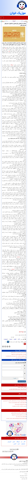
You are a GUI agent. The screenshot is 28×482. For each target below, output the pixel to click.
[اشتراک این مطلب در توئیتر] (5, 346)
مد (21, 441)
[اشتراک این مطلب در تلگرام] (9, 346)
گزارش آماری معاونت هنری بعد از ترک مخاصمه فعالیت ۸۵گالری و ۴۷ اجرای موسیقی (14, 400)
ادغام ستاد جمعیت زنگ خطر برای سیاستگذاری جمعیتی (18, 352)
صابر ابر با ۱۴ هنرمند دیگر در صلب (21, 358)
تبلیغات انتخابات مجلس (22, 387)
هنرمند (18, 256)
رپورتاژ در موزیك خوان (23, 477)
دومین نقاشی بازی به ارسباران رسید (21, 416)
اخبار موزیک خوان (13, 449)
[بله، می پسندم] (8, 342)
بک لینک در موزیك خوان (23, 475)
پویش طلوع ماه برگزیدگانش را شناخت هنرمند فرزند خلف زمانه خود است (16, 356)
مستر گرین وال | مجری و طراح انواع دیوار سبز (17, 389)
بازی (19, 443)
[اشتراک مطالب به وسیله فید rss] (3, 346)
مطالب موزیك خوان (24, 478)
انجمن (15, 443)
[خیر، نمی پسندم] (25, 344)
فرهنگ (12, 64)
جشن (11, 339)
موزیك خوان (18, 13)
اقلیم (15, 339)
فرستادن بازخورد (21, 381)
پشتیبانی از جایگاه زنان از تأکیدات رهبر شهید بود (19, 406)
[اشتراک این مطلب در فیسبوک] (7, 346)
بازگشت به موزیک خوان (7, 451)
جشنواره (13, 269)
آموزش (9, 441)
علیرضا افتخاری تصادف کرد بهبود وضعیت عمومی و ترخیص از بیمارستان (16, 418)
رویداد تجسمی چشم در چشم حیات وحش (20, 404)
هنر (9, 51)
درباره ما (26, 473)
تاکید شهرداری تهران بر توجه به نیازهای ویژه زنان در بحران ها (17, 402)
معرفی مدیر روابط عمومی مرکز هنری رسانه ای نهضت (18, 354)
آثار (5, 48)
